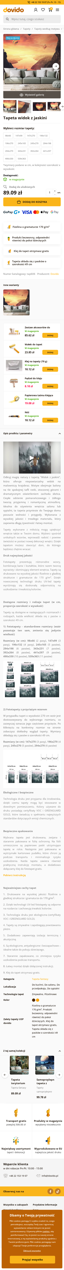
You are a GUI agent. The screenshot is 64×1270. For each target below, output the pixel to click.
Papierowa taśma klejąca (39, 395)
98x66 (8, 135)
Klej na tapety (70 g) (36, 361)
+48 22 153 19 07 (17, 1175)
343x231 (22, 150)
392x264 (34, 150)
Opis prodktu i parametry (17, 433)
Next (56, 66)
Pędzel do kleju (33, 378)
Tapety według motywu (47, 28)
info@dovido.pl (49, 1175)
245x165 (22, 143)
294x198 (47, 143)
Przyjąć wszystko (32, 1259)
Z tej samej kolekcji (14, 1050)
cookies (46, 1231)
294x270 (9, 150)
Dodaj (50, 335)
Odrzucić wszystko (32, 1250)
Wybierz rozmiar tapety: (19, 128)
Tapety (26, 28)
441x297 (47, 150)
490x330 (9, 158)
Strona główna (11, 28)
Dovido (55, 273)
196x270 (9, 143)
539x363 (22, 158)
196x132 (44, 135)
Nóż (27, 412)
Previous (5, 1075)
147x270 (31, 135)
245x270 (34, 143)
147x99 (18, 135)
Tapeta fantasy (40, 979)
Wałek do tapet (33, 344)
